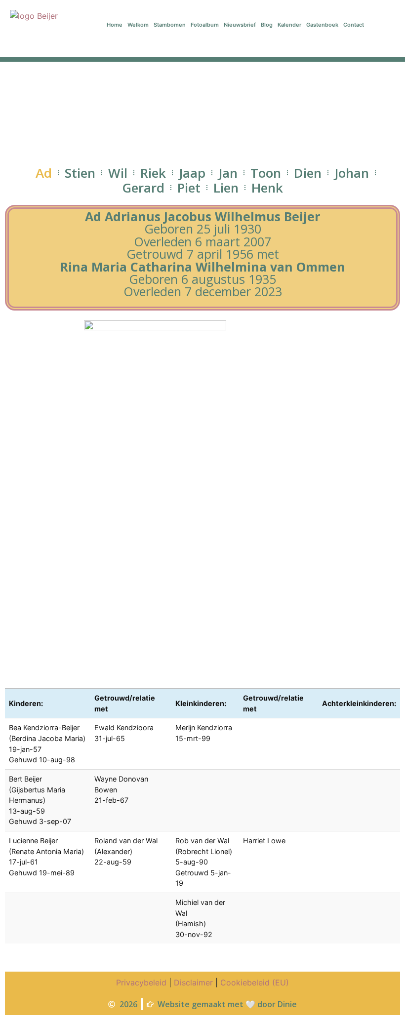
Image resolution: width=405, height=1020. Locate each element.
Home (114, 24)
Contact (353, 24)
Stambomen (170, 24)
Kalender (289, 24)
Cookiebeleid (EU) (254, 982)
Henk (267, 187)
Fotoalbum (205, 24)
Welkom (138, 24)
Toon (265, 172)
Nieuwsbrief (240, 24)
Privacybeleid (141, 982)
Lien (226, 187)
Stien (80, 172)
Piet (189, 187)
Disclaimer (193, 982)
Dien (308, 172)
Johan (351, 172)
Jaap (192, 172)
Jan (228, 172)
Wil (117, 172)
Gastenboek (322, 24)
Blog (267, 24)
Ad (44, 172)
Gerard (143, 187)
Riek (153, 172)
